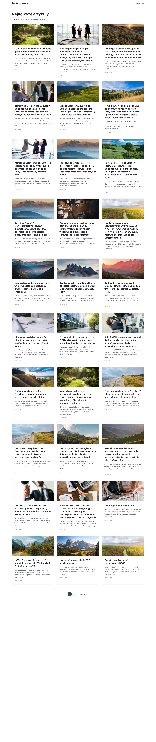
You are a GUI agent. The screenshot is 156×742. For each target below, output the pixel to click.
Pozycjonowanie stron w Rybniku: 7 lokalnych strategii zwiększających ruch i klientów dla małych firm (122, 394)
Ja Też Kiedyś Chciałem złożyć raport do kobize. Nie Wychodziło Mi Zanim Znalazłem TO (33, 563)
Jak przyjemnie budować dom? (120, 505)
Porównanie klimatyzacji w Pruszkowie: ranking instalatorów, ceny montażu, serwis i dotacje (31, 394)
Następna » (83, 594)
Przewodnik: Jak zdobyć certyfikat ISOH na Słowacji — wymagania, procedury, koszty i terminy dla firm (77, 340)
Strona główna (138, 3)
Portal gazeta (20, 3)
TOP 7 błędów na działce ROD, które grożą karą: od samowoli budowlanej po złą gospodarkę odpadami (33, 51)
